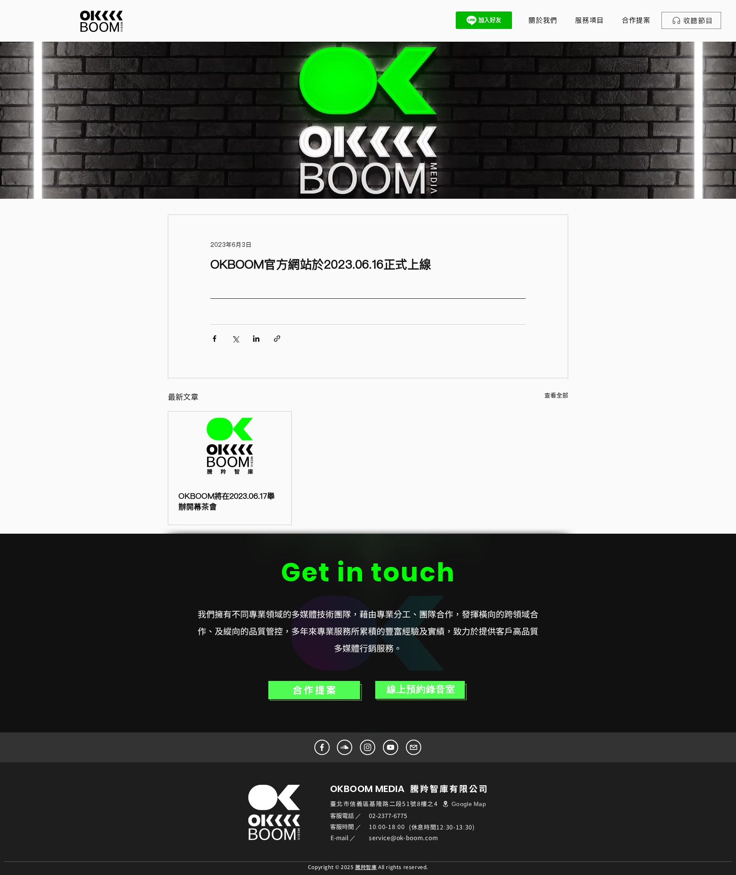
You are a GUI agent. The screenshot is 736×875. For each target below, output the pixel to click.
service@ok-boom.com (403, 837)
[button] (589, 20)
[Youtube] (390, 747)
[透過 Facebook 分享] (214, 339)
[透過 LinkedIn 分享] (256, 339)
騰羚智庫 (366, 866)
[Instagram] (367, 747)
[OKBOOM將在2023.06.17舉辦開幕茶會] (229, 446)
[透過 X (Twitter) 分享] (235, 339)
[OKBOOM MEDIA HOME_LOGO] (101, 21)
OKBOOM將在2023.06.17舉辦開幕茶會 (226, 501)
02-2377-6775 (388, 815)
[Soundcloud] (344, 747)
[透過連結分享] (277, 339)
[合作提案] (315, 690)
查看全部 (556, 395)
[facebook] (322, 747)
